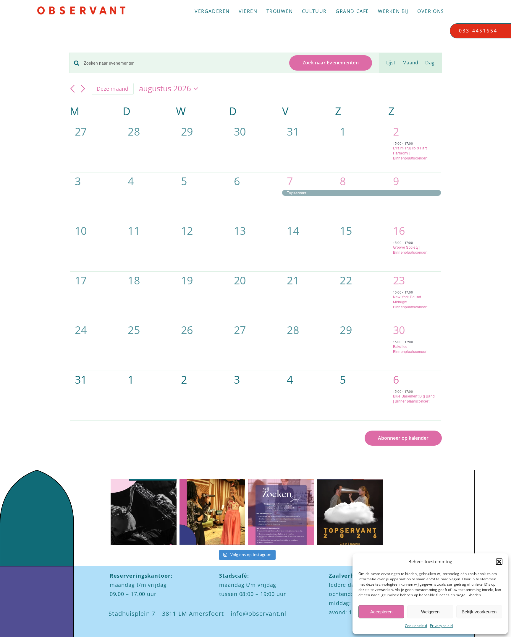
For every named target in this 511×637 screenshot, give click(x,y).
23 (399, 280)
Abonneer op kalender (403, 438)
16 (399, 231)
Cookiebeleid (416, 625)
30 (399, 330)
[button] (499, 562)
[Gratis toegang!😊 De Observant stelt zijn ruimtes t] (349, 512)
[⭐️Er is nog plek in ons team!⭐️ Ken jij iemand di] (281, 512)
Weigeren (430, 611)
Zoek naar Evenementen (331, 62)
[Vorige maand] (72, 89)
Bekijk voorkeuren (479, 611)
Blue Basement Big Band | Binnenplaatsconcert (414, 398)
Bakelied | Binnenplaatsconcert (410, 349)
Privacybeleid (441, 625)
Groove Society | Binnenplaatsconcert (410, 250)
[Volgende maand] (82, 89)
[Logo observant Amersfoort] (81, 8)
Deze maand (112, 88)
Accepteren (381, 611)
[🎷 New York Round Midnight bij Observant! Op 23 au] (143, 512)
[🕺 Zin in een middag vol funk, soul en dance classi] (212, 512)
